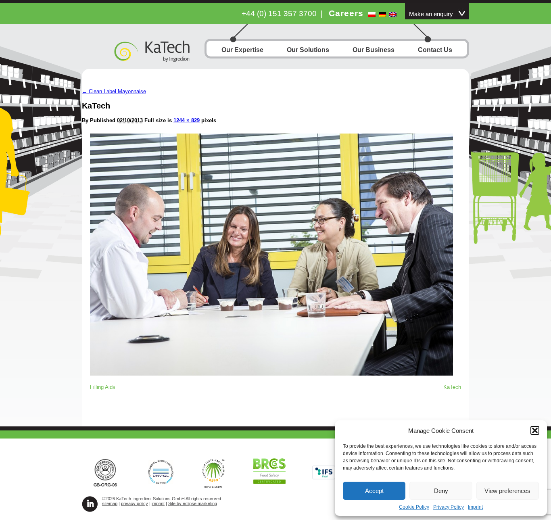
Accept (374, 490)
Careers (346, 13)
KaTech (452, 387)
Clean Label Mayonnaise (114, 91)
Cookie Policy (414, 507)
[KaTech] (271, 373)
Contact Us (435, 49)
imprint (158, 503)
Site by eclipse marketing (192, 503)
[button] (535, 430)
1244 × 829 (186, 120)
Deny (441, 490)
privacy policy (134, 503)
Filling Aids (102, 387)
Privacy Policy (448, 507)
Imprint (475, 507)
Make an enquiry (431, 14)
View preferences (507, 490)
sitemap (109, 503)
